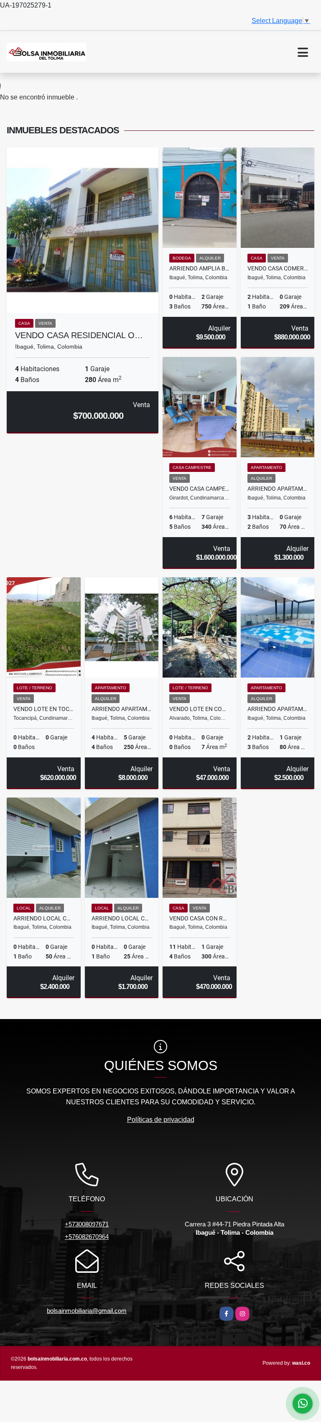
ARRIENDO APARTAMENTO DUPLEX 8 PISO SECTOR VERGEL (122, 709)
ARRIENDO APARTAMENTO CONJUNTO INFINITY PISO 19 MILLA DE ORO (277, 709)
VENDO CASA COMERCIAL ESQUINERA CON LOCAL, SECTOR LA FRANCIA (277, 268)
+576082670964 (87, 1236)
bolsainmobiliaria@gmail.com (87, 1310)
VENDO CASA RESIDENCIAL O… (79, 335)
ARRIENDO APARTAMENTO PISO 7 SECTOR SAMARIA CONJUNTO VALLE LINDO (277, 488)
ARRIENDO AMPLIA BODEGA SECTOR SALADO (199, 268)
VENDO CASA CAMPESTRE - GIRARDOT (199, 488)
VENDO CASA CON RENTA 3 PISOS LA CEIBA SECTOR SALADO (199, 918)
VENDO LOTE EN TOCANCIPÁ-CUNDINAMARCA (43, 709)
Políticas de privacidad (160, 1119)
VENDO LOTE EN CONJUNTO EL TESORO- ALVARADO (199, 709)
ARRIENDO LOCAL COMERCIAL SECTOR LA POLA (43, 918)
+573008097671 (87, 1224)
